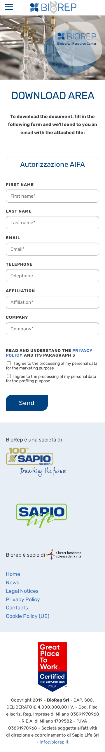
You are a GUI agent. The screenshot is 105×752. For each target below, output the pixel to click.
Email (13, 237)
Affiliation (20, 290)
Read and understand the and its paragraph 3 (49, 353)
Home (13, 574)
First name (20, 184)
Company (17, 317)
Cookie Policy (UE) (27, 616)
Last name (19, 211)
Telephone (19, 264)
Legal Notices (22, 591)
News (12, 582)
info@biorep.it (54, 742)
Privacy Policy (23, 599)
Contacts (17, 607)
